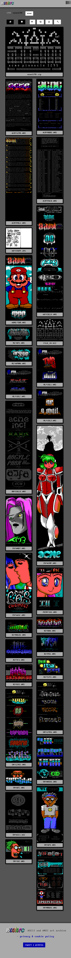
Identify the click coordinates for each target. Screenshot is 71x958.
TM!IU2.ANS (19, 861)
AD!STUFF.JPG (19, 251)
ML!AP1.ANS (19, 343)
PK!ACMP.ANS (50, 563)
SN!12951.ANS (50, 732)
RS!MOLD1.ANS (19, 635)
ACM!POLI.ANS (19, 223)
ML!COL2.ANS (19, 396)
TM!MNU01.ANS (50, 908)
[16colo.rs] (8, 3)
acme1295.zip (34, 74)
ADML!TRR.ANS (19, 323)
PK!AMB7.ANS (19, 548)
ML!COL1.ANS (50, 385)
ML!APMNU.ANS (19, 363)
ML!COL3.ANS (50, 421)
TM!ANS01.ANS (50, 782)
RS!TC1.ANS (19, 660)
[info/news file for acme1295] (21, 22)
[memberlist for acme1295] (10, 22)
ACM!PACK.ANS (50, 201)
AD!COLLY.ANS (50, 314)
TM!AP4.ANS (50, 845)
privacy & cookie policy (37, 936)
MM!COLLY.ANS (19, 491)
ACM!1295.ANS (19, 133)
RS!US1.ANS (19, 684)
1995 (9, 13)
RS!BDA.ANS (50, 631)
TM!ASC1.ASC (19, 835)
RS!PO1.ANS (50, 654)
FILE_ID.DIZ (50, 343)
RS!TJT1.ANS (50, 677)
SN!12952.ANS (19, 765)
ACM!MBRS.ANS (50, 132)
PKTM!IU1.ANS (50, 612)
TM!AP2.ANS (19, 788)
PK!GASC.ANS (19, 615)
